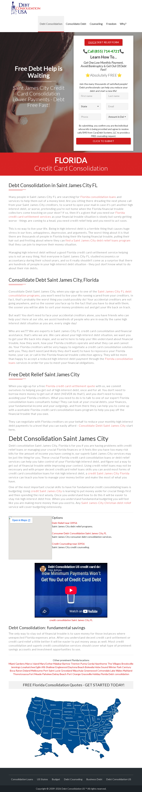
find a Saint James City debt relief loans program (98, 240)
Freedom (111, 23)
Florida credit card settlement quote (70, 386)
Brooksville (127, 663)
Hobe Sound (101, 667)
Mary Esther (46, 663)
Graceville (86, 674)
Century (126, 667)
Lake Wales (116, 670)
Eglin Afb (40, 667)
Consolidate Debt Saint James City (102, 425)
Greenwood (90, 670)
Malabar (57, 663)
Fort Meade (35, 674)
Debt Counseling (73, 779)
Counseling (96, 23)
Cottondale (103, 670)
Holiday (96, 674)
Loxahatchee (28, 667)
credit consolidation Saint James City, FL (71, 620)
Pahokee (47, 674)
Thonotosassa (21, 674)
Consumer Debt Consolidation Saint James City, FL (79, 533)
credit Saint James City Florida (108, 473)
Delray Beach (59, 674)
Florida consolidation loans (98, 196)
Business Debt (94, 779)
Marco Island (32, 663)
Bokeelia (89, 667)
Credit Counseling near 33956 (68, 543)
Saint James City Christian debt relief (106, 502)
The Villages (114, 663)
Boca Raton (16, 670)
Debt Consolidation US (118, 779)
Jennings (16, 667)
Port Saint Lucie (51, 670)
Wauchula (78, 670)
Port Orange (74, 674)
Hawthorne (101, 663)
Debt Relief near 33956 (64, 522)
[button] (90, 106)
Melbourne (37, 670)
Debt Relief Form (103, 42)
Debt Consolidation (51, 23)
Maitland (127, 670)
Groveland (66, 670)
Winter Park (115, 667)
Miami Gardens (17, 663)
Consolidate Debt (76, 23)
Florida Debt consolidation (115, 674)
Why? (123, 23)
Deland (26, 670)
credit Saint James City (46, 491)
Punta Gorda (87, 663)
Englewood (61, 667)
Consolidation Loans (22, 779)
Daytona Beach (76, 667)
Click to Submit (103, 141)
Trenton (75, 663)
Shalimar (50, 667)
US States (42, 779)
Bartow (66, 663)
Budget (56, 779)
